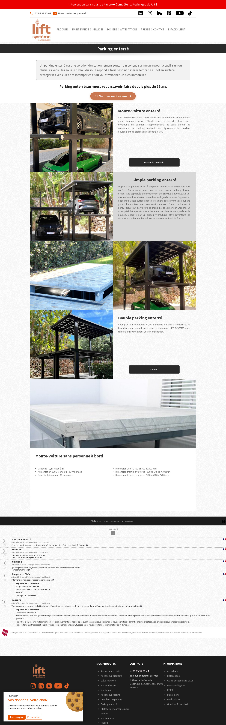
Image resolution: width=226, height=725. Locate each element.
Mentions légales (176, 685)
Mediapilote (173, 699)
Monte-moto (107, 718)
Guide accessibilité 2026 (180, 680)
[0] (108, 533)
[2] (118, 533)
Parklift (104, 722)
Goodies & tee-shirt (177, 704)
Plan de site (173, 694)
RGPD (170, 690)
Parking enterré (109, 704)
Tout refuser (13, 696)
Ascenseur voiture (110, 694)
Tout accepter (16, 717)
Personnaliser (33, 717)
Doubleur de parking (111, 699)
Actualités (172, 671)
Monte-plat (106, 690)
